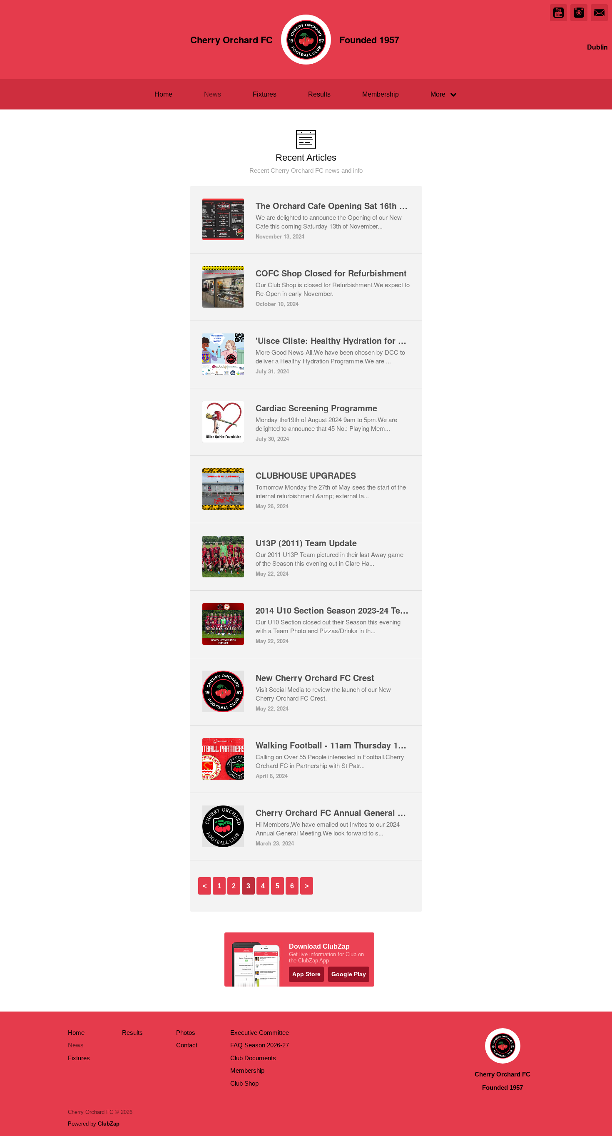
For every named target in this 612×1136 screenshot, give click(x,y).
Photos (185, 1032)
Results (319, 94)
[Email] (599, 12)
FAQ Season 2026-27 (259, 1045)
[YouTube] (558, 12)
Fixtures (264, 94)
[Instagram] (578, 12)
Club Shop (244, 1083)
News (212, 94)
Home (163, 94)
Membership (380, 94)
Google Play (348, 974)
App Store (306, 974)
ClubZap (108, 1124)
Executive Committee (259, 1032)
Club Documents (253, 1057)
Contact (186, 1045)
